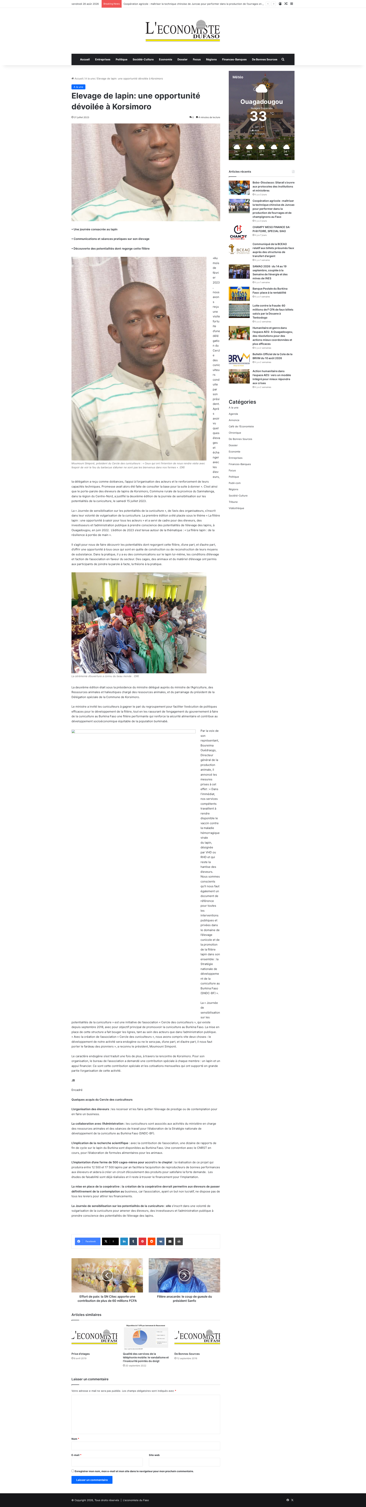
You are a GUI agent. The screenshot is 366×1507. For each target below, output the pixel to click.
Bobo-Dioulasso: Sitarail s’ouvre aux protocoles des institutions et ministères (274, 186)
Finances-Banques (234, 59)
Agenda (233, 413)
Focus (197, 59)
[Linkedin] (124, 1241)
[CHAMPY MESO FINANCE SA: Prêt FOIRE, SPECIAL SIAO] (239, 232)
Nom (75, 1438)
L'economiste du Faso (136, 1500)
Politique (121, 59)
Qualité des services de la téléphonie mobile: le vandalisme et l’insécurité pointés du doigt (146, 1357)
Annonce (234, 420)
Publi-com (235, 482)
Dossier (182, 59)
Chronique (235, 432)
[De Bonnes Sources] (197, 1337)
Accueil (85, 59)
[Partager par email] (170, 1241)
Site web (154, 1455)
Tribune (233, 501)
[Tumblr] (133, 1241)
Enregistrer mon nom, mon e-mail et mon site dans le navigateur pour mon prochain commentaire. (134, 1471)
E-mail (76, 1455)
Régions (211, 59)
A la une (90, 78)
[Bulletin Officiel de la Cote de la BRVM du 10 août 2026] (239, 359)
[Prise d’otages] (94, 1337)
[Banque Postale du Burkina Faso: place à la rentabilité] (239, 294)
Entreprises (102, 59)
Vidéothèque (236, 508)
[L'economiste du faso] (183, 28)
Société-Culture (143, 59)
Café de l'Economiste (241, 426)
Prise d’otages (80, 1353)
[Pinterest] (142, 1241)
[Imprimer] (179, 1241)
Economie (165, 59)
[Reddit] (151, 1241)
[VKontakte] (161, 1241)
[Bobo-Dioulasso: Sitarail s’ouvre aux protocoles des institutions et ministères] (239, 188)
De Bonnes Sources (264, 59)
